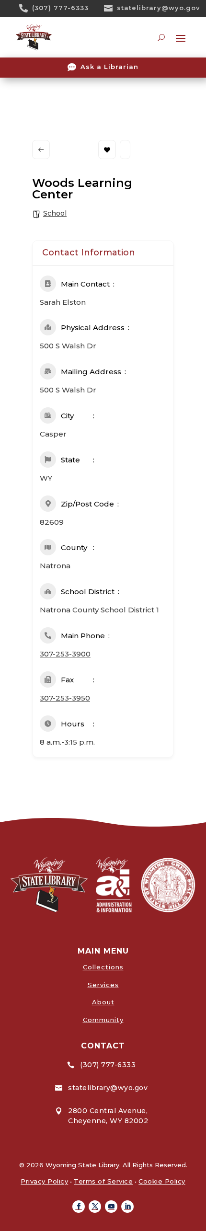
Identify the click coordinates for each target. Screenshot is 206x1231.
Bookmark (107, 149)
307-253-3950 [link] (65, 697)
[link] (26, 8)
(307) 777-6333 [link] (60, 8)
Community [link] (103, 1020)
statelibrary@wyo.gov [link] (158, 8)
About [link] (103, 1002)
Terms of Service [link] (103, 1181)
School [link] (55, 213)
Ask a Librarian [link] (109, 66)
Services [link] (103, 985)
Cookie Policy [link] (161, 1181)
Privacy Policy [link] (44, 1181)
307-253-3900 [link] (65, 653)
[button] (78, 1206)
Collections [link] (103, 967)
